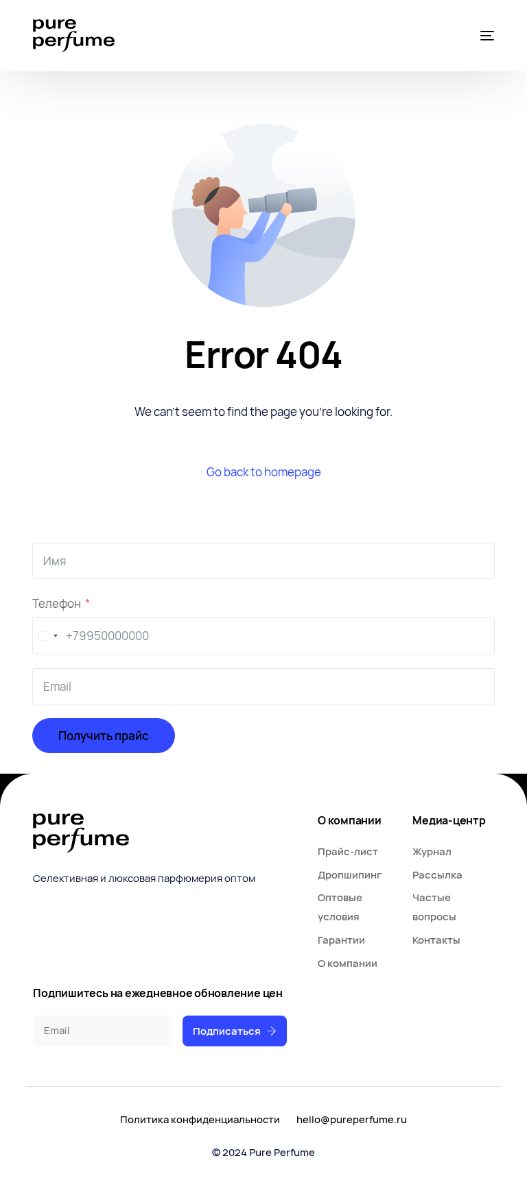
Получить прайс (103, 736)
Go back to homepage (264, 472)
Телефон (56, 603)
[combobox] (47, 635)
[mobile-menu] (485, 36)
